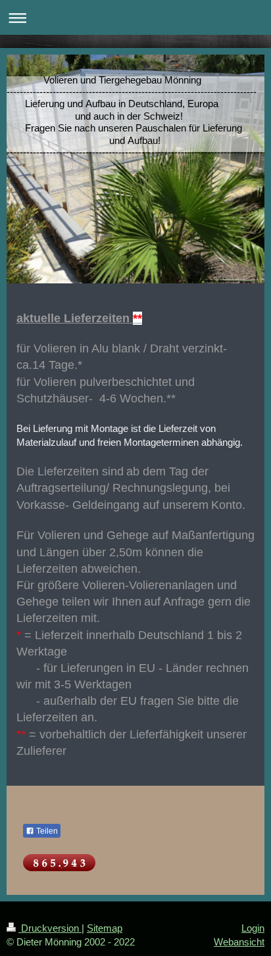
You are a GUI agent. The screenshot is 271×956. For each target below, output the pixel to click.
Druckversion (50, 928)
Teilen (46, 831)
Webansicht (239, 941)
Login (252, 928)
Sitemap (104, 928)
